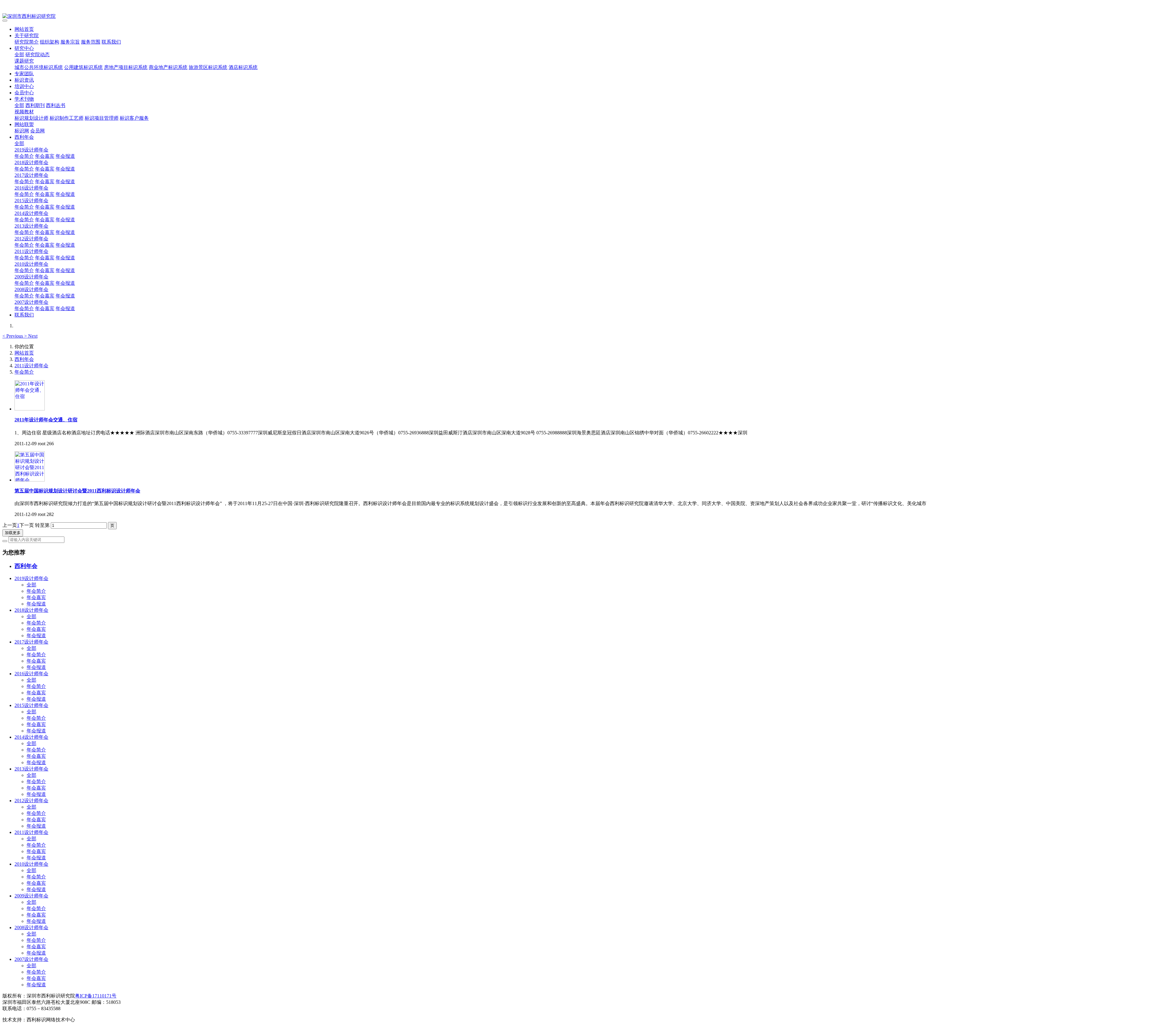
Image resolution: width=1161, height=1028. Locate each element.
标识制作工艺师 (66, 118)
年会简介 (24, 156)
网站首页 (24, 29)
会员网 (37, 130)
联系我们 (111, 41)
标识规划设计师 (31, 118)
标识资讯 (24, 80)
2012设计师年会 (31, 238)
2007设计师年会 (31, 302)
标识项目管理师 (102, 118)
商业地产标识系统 (168, 67)
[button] (13, 336)
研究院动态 (37, 54)
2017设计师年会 (31, 175)
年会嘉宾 (44, 156)
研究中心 (24, 48)
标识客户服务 (134, 118)
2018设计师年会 (31, 162)
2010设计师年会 (31, 264)
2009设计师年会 (31, 276)
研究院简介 (27, 41)
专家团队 (24, 73)
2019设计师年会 (31, 149)
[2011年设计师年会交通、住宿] (30, 408)
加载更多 (13, 532)
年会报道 (65, 156)
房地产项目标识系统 (126, 67)
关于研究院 (27, 35)
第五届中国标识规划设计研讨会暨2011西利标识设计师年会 (77, 490)
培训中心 (24, 86)
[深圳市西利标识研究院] (580, 16)
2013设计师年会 (31, 226)
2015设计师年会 (31, 200)
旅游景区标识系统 (208, 67)
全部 (19, 54)
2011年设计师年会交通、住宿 (46, 419)
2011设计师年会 (31, 251)
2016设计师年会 (31, 187)
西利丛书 (55, 105)
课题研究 (24, 60)
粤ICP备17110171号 (95, 995)
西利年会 (24, 137)
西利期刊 (35, 105)
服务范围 (90, 41)
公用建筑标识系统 (83, 67)
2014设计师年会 (31, 213)
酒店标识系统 (243, 67)
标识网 (22, 130)
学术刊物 (24, 99)
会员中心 (24, 92)
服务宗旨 (70, 41)
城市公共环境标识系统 (39, 67)
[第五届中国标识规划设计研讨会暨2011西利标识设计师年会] (30, 479)
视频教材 (24, 111)
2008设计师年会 (31, 289)
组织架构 (49, 41)
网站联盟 (24, 124)
